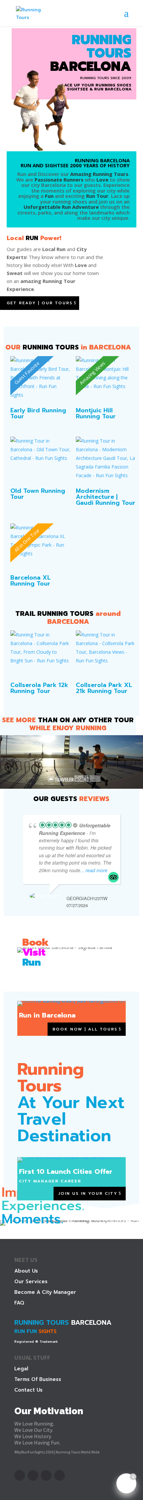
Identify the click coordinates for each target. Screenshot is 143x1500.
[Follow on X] (33, 1475)
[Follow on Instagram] (46, 1475)
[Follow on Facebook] (19, 1475)
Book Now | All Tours (85, 1029)
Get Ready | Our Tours (39, 303)
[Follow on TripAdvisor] (59, 1475)
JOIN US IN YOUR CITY (88, 1193)
